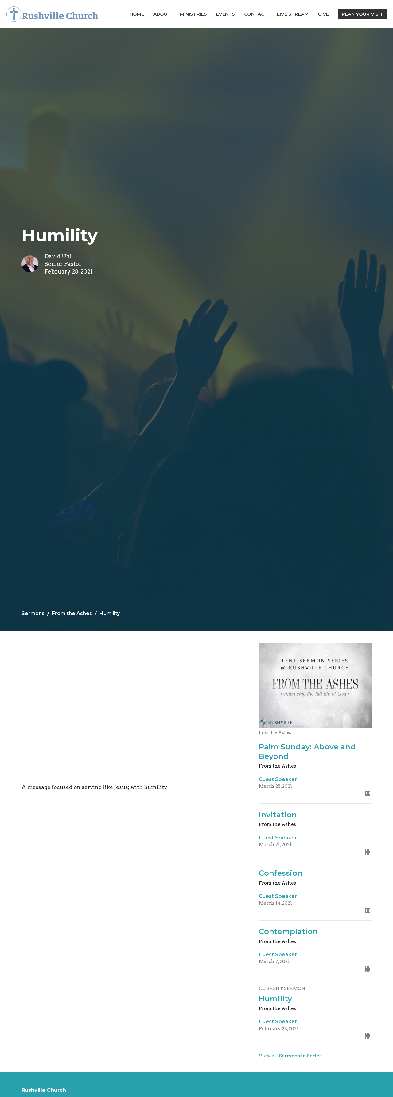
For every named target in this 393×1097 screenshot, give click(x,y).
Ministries (193, 14)
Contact (256, 14)
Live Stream (293, 14)
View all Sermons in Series (290, 1056)
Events (225, 14)
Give (323, 14)
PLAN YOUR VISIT (362, 14)
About (162, 14)
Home (137, 14)
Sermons (33, 613)
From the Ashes (72, 613)
